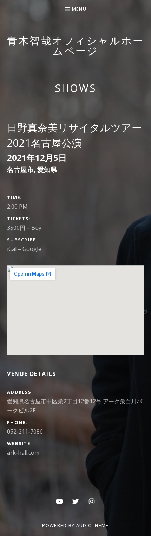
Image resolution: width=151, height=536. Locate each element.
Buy (36, 228)
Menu (79, 9)
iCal (12, 249)
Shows (75, 88)
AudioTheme (92, 525)
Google (31, 249)
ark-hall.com (23, 452)
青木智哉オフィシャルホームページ (75, 45)
